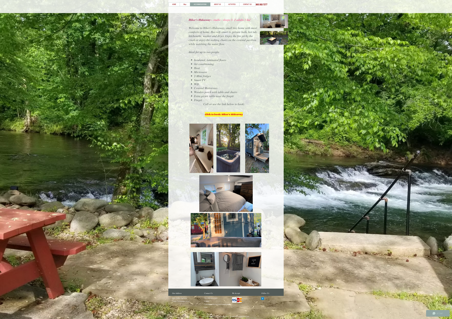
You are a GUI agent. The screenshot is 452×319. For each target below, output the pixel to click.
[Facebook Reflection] (262, 298)
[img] (234, 300)
